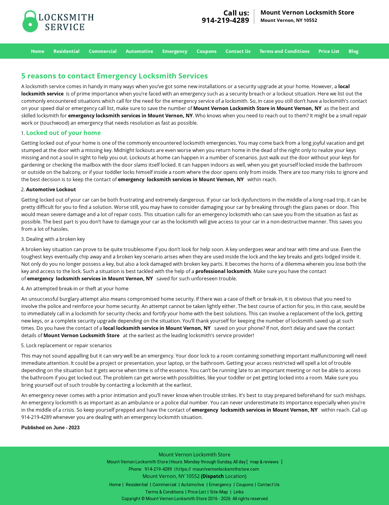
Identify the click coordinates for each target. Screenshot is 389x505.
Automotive (139, 51)
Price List (328, 51)
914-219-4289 (225, 20)
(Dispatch (213, 476)
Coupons (206, 51)
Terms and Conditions (284, 51)
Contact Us (237, 51)
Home (37, 51)
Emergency (175, 51)
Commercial (103, 51)
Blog (353, 51)
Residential (66, 51)
